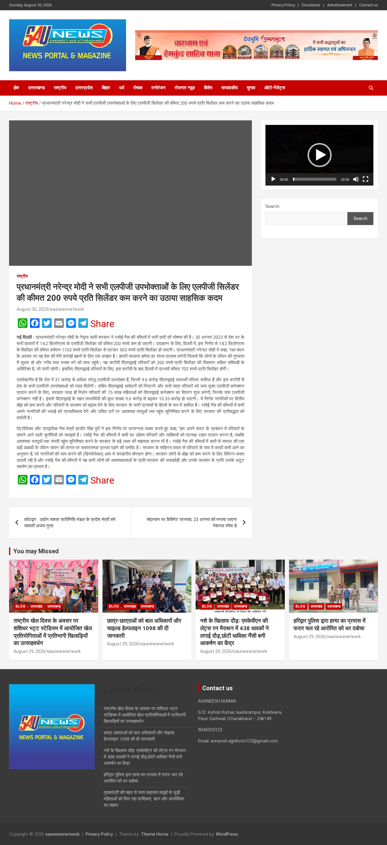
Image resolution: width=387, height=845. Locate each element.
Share (102, 324)
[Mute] (356, 179)
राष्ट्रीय (60, 88)
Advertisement (339, 5)
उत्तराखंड (36, 606)
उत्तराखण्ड (36, 88)
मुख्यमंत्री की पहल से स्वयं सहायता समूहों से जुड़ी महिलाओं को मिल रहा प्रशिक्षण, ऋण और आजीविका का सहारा (144, 799)
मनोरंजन (158, 88)
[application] (319, 155)
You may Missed (36, 551)
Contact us (368, 5)
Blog (20, 606)
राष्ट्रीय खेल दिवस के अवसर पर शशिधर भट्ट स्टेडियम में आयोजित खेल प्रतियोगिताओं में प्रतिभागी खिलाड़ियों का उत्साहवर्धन (53, 631)
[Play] (273, 179)
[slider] (314, 179)
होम (16, 88)
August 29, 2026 (29, 651)
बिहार (106, 88)
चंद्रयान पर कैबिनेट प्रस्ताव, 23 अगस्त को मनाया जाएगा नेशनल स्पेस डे (192, 523)
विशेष (208, 88)
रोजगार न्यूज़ (185, 88)
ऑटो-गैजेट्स (274, 88)
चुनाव (251, 88)
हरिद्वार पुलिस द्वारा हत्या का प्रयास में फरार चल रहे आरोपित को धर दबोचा (330, 624)
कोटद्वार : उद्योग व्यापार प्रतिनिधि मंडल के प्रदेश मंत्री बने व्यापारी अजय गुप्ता (69, 523)
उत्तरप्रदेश (84, 88)
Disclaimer (311, 5)
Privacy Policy (283, 5)
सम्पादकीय (229, 88)
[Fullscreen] (366, 179)
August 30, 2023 (32, 309)
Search (272, 206)
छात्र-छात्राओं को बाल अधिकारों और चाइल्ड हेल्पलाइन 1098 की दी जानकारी (144, 628)
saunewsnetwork (67, 309)
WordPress (227, 834)
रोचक (137, 88)
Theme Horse (154, 834)
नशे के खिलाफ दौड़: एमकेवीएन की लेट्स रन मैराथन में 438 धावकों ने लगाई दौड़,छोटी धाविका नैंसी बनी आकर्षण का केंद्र (234, 631)
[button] (319, 155)
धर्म (121, 88)
